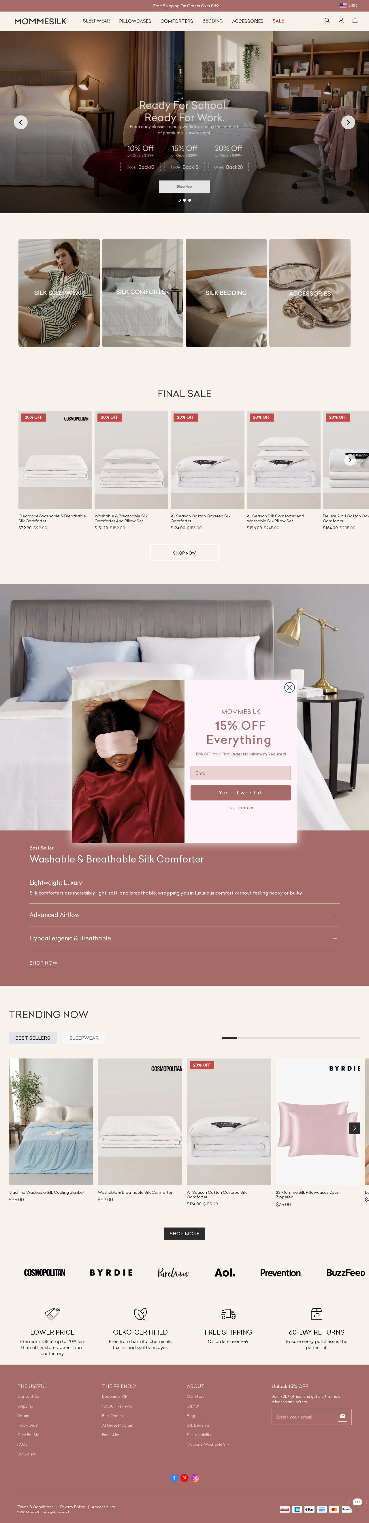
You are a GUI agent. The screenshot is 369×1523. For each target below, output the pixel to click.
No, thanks (241, 807)
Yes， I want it (241, 792)
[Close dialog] (290, 687)
